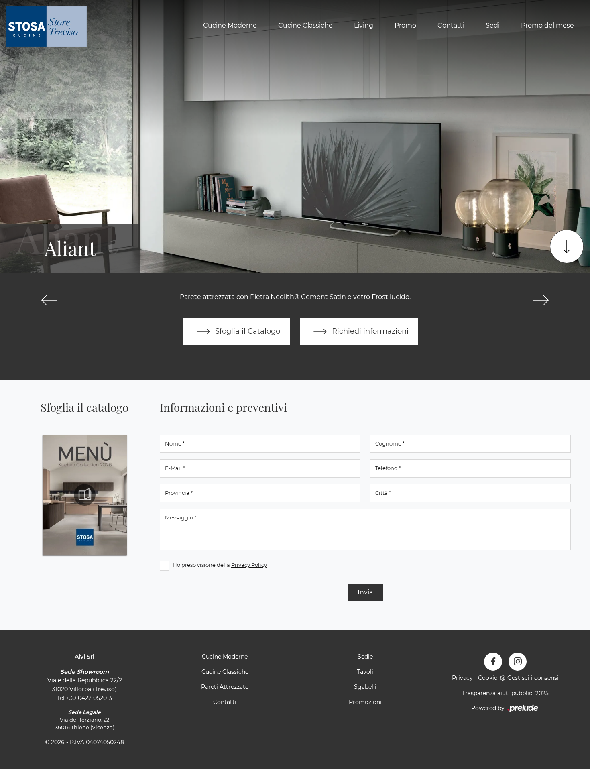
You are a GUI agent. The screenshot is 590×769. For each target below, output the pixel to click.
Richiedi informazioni (369, 331)
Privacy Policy (249, 564)
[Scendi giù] (567, 246)
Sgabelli (365, 686)
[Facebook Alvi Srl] (493, 662)
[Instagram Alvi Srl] (518, 662)
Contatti (450, 25)
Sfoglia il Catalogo (246, 331)
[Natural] (49, 300)
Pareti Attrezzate (224, 686)
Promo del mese (547, 25)
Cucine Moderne (230, 25)
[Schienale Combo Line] (540, 300)
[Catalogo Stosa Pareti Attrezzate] (85, 495)
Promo (405, 25)
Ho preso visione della (220, 564)
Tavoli (365, 671)
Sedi (493, 25)
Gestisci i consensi (533, 678)
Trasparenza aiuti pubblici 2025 (505, 693)
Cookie (487, 678)
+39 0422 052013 (89, 698)
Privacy (462, 678)
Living (363, 25)
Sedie (365, 656)
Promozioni (365, 702)
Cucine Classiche (305, 25)
